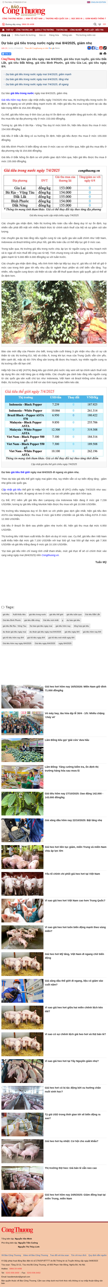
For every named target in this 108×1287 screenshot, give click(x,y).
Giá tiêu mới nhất (50, 620)
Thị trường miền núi (85, 35)
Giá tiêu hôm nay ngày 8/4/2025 (17, 643)
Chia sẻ (8, 54)
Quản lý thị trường (44, 30)
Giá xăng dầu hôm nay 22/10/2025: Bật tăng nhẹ (73, 820)
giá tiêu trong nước (22, 93)
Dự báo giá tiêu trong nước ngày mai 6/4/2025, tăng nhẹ (37, 79)
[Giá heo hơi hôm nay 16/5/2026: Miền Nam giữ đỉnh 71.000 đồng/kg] (22, 696)
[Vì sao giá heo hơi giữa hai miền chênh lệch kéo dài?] (22, 1017)
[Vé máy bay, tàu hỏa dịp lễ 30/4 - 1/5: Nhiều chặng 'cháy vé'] (22, 723)
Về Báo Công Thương (11, 1255)
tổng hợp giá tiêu (81, 626)
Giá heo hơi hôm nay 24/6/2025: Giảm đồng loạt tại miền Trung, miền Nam (75, 1196)
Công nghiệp (76, 30)
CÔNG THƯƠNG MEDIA (12, 19)
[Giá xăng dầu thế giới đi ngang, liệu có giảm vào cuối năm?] (22, 991)
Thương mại (62, 30)
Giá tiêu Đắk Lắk (92, 614)
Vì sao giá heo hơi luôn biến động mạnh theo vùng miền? (75, 929)
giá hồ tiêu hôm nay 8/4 (13, 637)
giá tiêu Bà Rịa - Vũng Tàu (14, 626)
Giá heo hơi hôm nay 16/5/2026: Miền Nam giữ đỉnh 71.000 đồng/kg (75, 688)
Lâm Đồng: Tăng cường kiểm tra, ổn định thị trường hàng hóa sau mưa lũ (71, 768)
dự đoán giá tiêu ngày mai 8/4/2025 (45, 632)
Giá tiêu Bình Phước (12, 620)
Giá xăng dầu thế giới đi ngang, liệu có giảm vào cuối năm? (74, 982)
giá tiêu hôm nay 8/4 (92, 632)
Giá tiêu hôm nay (11, 99)
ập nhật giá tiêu (12, 489)
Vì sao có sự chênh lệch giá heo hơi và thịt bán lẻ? (75, 1034)
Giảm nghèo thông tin (96, 19)
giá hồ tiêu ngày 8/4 (36, 637)
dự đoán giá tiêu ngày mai (14, 632)
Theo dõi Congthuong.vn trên (36, 48)
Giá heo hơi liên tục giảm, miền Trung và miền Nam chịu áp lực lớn (75, 849)
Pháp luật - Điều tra (94, 30)
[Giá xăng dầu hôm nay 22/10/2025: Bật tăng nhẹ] (22, 830)
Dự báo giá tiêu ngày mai (41, 626)
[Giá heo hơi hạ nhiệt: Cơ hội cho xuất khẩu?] (22, 1151)
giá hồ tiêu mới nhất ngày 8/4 (61, 637)
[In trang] (105, 54)
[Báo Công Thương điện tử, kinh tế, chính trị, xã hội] (23, 10)
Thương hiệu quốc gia (57, 19)
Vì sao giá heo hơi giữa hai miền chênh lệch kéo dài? (74, 1009)
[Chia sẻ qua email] (101, 53)
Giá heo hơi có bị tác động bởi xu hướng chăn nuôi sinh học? (73, 1089)
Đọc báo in (76, 19)
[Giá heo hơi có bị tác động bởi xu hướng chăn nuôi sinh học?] (22, 1098)
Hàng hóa (54, 35)
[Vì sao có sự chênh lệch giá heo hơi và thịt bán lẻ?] (22, 1044)
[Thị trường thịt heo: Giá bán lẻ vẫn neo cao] (22, 1178)
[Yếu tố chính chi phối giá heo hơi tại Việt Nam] (22, 884)
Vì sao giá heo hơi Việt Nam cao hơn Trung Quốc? (75, 900)
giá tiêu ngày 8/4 (72, 632)
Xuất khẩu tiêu (19, 614)
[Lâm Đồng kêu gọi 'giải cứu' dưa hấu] (22, 750)
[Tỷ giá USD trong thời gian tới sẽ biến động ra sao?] (22, 1124)
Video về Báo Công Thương (35, 1255)
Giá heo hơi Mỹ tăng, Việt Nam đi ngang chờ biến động (74, 956)
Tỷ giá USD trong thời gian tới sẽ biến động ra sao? (72, 1116)
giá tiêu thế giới (20, 472)
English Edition (98, 2)
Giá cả (5, 35)
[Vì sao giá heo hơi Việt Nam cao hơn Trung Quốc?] (22, 910)
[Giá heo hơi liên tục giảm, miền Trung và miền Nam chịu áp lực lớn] (22, 857)
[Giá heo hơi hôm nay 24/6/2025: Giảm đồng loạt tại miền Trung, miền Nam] (22, 1205)
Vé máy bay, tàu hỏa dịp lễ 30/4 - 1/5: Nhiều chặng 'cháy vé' (74, 715)
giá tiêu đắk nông (32, 620)
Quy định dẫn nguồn (97, 1255)
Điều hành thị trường (25, 35)
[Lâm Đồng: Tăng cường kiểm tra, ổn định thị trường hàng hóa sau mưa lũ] (22, 777)
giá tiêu (6, 614)
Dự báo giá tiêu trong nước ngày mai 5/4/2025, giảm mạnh (38, 74)
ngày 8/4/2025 (65, 643)
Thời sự (10, 30)
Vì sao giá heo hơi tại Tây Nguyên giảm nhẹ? (72, 1061)
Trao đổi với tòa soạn (59, 1255)
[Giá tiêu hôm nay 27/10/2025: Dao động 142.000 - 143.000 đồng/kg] (22, 803)
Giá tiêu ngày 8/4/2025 (45, 643)
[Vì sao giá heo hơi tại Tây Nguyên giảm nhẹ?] (22, 1071)
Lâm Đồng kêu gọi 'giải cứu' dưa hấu (67, 740)
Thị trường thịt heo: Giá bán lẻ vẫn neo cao (71, 1168)
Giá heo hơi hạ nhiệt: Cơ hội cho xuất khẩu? (71, 1141)
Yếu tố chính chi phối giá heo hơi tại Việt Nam (72, 873)
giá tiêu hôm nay (63, 626)
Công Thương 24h (24, 30)
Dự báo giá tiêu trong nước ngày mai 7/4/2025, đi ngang (37, 84)
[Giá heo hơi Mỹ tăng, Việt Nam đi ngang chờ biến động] (22, 964)
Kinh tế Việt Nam (34, 19)
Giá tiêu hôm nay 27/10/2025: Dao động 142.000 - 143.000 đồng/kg (74, 795)
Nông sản (67, 35)
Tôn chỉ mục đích (78, 1255)
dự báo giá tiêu (73, 620)
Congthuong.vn (50, 555)
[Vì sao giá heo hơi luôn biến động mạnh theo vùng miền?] (22, 937)
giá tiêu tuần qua (74, 614)
